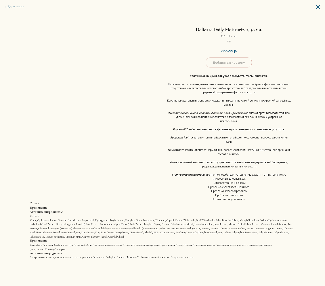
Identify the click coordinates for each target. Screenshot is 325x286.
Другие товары (16, 6)
